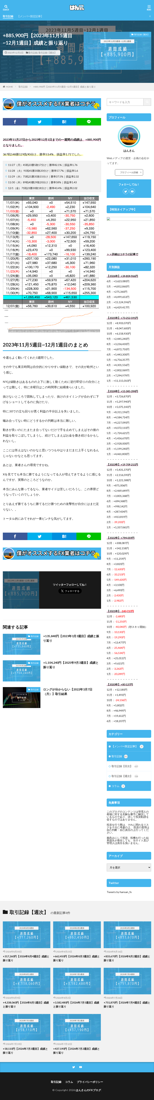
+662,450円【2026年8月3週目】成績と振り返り (76, 958)
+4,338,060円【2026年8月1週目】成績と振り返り (26, 1004)
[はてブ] (64, 121)
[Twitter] (39, 121)
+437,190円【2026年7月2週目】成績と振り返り (76, 1050)
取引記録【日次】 (125, 766)
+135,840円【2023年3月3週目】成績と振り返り (71, 638)
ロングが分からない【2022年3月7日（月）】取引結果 (67, 691)
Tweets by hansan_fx (119, 892)
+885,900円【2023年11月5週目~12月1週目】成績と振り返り (64, 86)
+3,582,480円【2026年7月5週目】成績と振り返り (76, 1004)
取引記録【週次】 (47, 52)
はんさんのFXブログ (88, 1090)
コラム (118, 786)
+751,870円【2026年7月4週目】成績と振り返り (127, 1004)
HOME (9, 86)
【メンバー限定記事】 (30, 16)
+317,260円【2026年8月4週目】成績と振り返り (26, 958)
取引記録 (8, 16)
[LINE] (88, 121)
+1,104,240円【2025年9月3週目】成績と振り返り (71, 665)
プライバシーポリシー (90, 1081)
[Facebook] (15, 121)
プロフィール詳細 (130, 172)
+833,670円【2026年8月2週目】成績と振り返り (127, 958)
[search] (147, 102)
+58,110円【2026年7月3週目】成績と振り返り (25, 1050)
